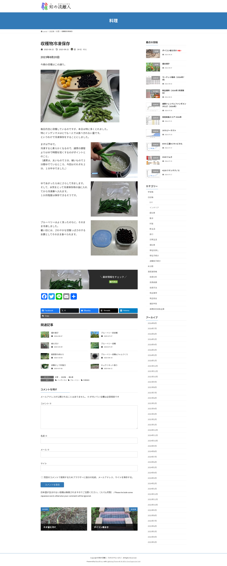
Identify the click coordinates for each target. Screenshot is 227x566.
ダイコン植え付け (171, 50)
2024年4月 (152, 473)
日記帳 (63, 377)
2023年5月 (152, 531)
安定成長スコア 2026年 (172, 117)
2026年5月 (152, 339)
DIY (151, 202)
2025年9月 (152, 382)
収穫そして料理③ (58, 365)
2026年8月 (152, 323)
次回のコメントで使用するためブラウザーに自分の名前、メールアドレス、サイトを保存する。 (89, 477)
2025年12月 (153, 366)
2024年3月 (152, 478)
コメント (46, 403)
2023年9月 (152, 510)
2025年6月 (152, 398)
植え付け (54, 343)
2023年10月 (153, 505)
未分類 (150, 266)
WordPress (99, 561)
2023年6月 (152, 526)
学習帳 (150, 192)
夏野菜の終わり (57, 354)
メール (45, 450)
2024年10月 (153, 440)
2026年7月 (152, 328)
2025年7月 (152, 392)
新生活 (152, 229)
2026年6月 (152, 334)
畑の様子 (54, 333)
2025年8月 (152, 387)
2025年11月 (153, 371)
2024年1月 (152, 489)
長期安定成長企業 (157, 309)
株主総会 (153, 298)
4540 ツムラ (167, 157)
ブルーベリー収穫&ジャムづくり (114, 354)
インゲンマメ (62, 380)
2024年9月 (152, 446)
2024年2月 (152, 483)
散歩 (151, 218)
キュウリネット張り (109, 365)
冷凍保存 (86, 380)
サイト (44, 463)
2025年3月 (152, 414)
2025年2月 (152, 419)
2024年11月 (153, 435)
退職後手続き (155, 261)
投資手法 (153, 287)
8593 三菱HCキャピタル (172, 144)
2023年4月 (152, 537)
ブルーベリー (75, 380)
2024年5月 (152, 467)
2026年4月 (152, 344)
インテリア (154, 207)
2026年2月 (152, 355)
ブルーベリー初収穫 (109, 333)
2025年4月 (152, 408)
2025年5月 (152, 403)
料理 (56, 377)
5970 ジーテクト (169, 130)
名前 (44, 436)
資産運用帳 (152, 271)
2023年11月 (153, 499)
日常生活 (153, 239)
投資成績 (153, 282)
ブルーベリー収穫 (108, 343)
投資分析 (153, 277)
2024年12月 (153, 430)
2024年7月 (152, 456)
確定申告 (153, 303)
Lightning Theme (113, 561)
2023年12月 (153, 494)
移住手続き (154, 255)
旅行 (151, 234)
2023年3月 (152, 542)
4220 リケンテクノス (171, 170)
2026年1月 (152, 360)
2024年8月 (152, 451)
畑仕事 (71, 377)
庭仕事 (152, 213)
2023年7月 (152, 521)
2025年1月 (152, 425)
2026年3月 (152, 350)
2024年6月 (152, 462)
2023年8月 (152, 515)
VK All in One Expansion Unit (130, 561)
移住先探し (154, 250)
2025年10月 (153, 376)
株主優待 (153, 293)
